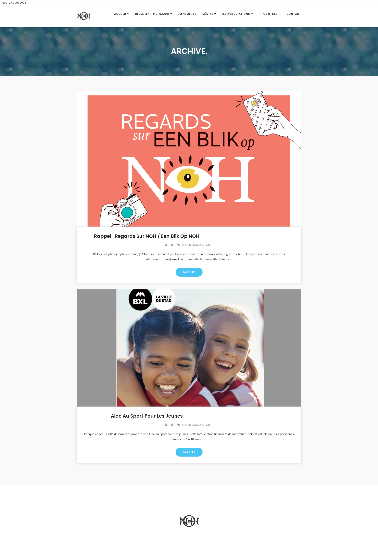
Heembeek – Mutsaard (152, 14)
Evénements (187, 14)
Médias (207, 14)
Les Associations (236, 14)
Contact (293, 14)
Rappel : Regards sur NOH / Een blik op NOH (146, 236)
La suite (189, 272)
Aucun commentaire (196, 245)
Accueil (120, 14)
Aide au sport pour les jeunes (147, 416)
